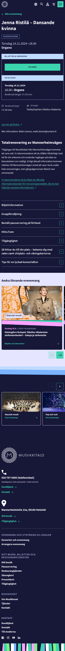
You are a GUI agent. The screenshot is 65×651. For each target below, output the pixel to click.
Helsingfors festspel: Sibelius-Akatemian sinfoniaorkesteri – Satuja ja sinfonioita (26, 334)
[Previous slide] (52, 355)
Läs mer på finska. (11, 124)
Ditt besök (7, 516)
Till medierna (9, 632)
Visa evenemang (11, 417)
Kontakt (6, 492)
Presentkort (8, 579)
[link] (53, 4)
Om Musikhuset (10, 599)
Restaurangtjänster (12, 571)
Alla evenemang (13, 14)
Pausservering (9, 567)
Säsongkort (8, 575)
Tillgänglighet (9, 521)
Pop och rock (52, 414)
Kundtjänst (7, 487)
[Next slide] (59, 355)
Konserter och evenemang (15, 540)
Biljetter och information (14, 343)
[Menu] (60, 4)
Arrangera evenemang (13, 544)
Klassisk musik (10, 36)
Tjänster (6, 603)
